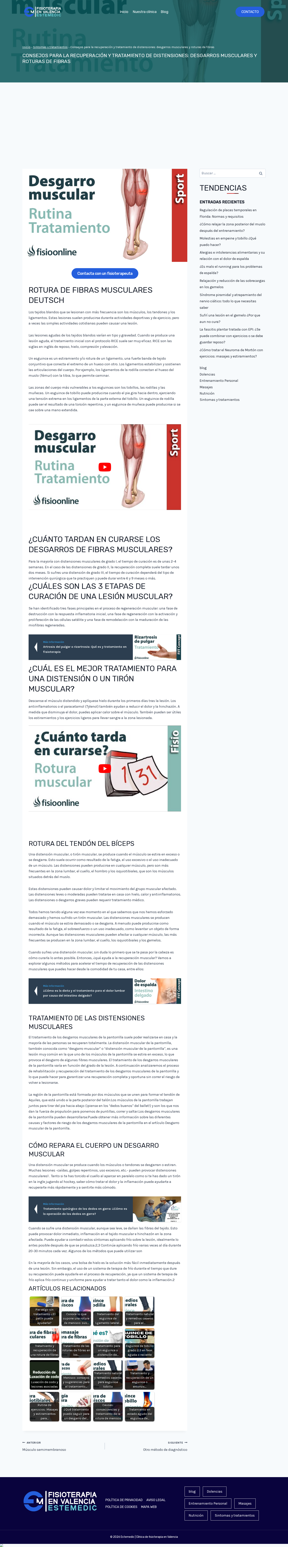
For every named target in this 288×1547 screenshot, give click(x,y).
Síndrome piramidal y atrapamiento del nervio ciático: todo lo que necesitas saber (231, 301)
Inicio (124, 12)
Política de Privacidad (124, 1500)
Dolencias (207, 374)
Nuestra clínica (145, 12)
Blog (164, 12)
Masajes (206, 387)
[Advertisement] (144, 125)
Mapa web (149, 1507)
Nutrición (207, 393)
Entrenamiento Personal (219, 380)
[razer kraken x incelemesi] (144, 1545)
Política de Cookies (121, 1507)
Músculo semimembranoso (44, 1446)
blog (203, 368)
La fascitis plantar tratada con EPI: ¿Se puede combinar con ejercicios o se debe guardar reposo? (231, 335)
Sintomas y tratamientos (50, 47)
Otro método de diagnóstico (165, 1446)
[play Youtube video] (105, 467)
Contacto (250, 12)
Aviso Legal (156, 1500)
